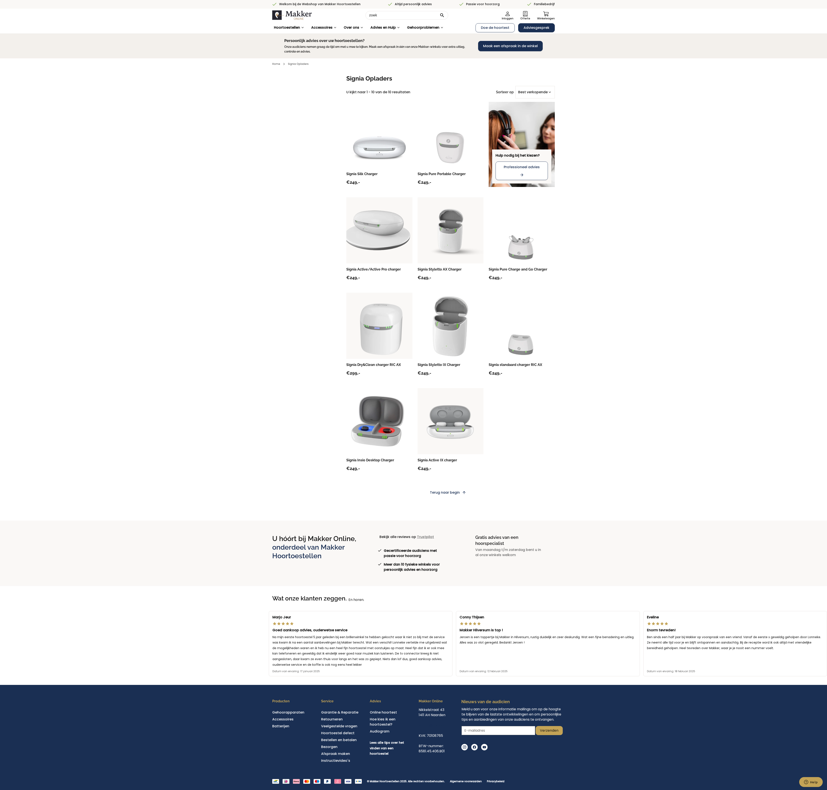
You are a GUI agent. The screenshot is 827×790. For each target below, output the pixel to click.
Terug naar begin (445, 492)
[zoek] (442, 15)
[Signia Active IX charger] (451, 421)
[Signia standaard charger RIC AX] (522, 326)
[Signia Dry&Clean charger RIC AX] (379, 326)
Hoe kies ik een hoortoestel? (382, 722)
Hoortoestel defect (337, 733)
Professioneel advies (522, 167)
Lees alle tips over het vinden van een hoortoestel (387, 748)
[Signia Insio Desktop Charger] (379, 421)
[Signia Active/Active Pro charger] (379, 230)
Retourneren (332, 719)
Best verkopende (533, 92)
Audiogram (379, 731)
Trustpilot (425, 536)
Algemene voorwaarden (466, 781)
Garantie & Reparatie (339, 712)
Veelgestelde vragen (339, 726)
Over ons (351, 27)
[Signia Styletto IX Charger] (451, 326)
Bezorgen (329, 746)
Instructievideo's (335, 760)
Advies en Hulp (383, 27)
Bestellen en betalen (339, 739)
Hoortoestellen (287, 27)
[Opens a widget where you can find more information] (811, 782)
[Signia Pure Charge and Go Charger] (522, 230)
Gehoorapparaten (288, 712)
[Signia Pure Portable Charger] (451, 135)
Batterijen (280, 726)
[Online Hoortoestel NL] (292, 15)
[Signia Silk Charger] (379, 135)
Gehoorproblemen (423, 27)
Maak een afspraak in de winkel (510, 46)
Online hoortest (383, 712)
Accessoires (322, 27)
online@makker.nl (434, 725)
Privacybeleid (495, 781)
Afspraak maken (335, 753)
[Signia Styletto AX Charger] (451, 230)
